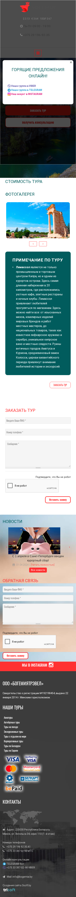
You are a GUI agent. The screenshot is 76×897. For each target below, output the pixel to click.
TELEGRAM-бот (15, 863)
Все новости (38, 569)
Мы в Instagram (34, 665)
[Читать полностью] (42, 564)
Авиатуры (8, 717)
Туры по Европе (11, 750)
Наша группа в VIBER (23, 86)
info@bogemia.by (22, 876)
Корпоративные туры (13, 741)
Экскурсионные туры (13, 731)
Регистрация (34, 43)
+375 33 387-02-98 (17, 867)
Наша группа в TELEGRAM (26, 90)
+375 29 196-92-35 (36, 35)
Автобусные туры (12, 722)
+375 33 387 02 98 (16, 851)
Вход (49, 43)
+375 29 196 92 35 (16, 846)
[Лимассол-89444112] (38, 220)
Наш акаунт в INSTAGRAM (26, 94)
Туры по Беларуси (12, 746)
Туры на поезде (11, 727)
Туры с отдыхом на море (15, 736)
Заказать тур (60, 385)
